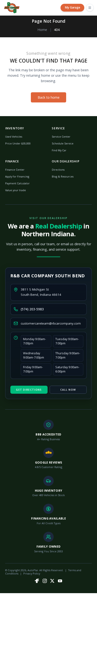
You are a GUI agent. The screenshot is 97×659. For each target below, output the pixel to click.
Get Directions (29, 389)
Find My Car (59, 150)
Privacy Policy (31, 573)
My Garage (72, 7)
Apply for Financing (17, 176)
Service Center (61, 136)
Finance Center (14, 169)
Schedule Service (62, 143)
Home (42, 29)
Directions (58, 169)
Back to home (49, 97)
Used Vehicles (13, 136)
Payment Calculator (17, 183)
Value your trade (15, 190)
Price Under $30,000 (18, 143)
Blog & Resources (62, 176)
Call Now (68, 389)
